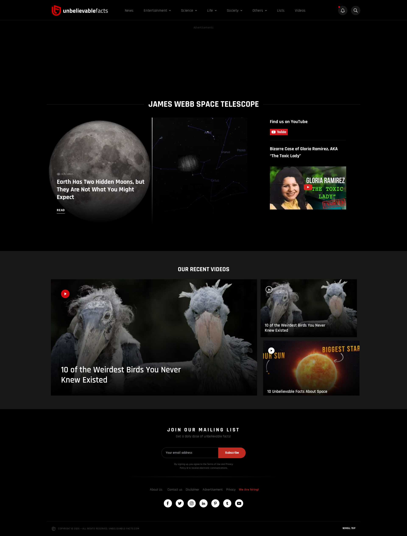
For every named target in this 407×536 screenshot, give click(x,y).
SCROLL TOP (349, 528)
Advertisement (213, 489)
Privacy (231, 489)
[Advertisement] (203, 60)
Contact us (174, 489)
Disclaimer (192, 489)
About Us (156, 489)
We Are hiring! (249, 489)
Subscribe (232, 452)
